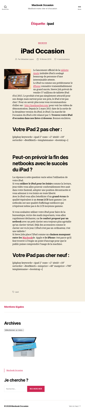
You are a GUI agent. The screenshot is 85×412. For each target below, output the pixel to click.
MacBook (42, 43)
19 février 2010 (45, 59)
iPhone (36, 86)
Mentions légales (14, 306)
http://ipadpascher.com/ (37, 105)
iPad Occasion (42, 51)
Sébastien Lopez (27, 59)
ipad (17, 292)
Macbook (27, 237)
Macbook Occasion (42, 5)
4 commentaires (63, 59)
